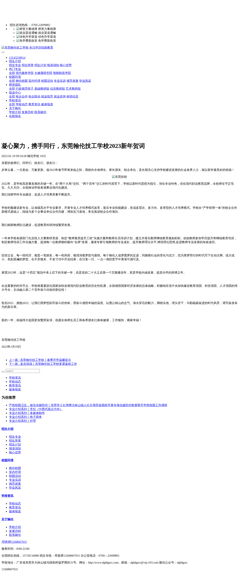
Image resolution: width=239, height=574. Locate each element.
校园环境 (15, 76)
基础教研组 (41, 88)
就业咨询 (60, 96)
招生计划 (40, 65)
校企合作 (22, 96)
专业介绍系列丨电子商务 (25, 416)
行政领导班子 (25, 88)
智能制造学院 (62, 73)
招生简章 (28, 65)
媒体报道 (47, 104)
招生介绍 (15, 61)
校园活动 (47, 80)
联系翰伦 (40, 112)
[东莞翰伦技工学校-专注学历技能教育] (119, 48)
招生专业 (15, 65)
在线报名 (15, 116)
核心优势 (66, 65)
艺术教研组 (73, 88)
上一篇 (40, 360)
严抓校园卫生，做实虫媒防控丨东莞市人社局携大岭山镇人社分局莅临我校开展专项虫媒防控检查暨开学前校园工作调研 (88, 405)
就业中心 (15, 92)
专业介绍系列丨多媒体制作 (27, 413)
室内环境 (34, 80)
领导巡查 (72, 80)
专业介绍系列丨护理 (22, 420)
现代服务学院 (25, 73)
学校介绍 (15, 112)
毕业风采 (85, 80)
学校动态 (22, 104)
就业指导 (47, 96)
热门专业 (15, 69)
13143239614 (17, 57)
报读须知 (53, 65)
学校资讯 (15, 100)
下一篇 (43, 363)
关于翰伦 (15, 108)
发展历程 (28, 112)
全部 (12, 73)
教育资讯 (34, 104)
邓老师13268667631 (14, 541)
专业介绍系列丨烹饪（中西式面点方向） (36, 409)
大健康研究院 (43, 73)
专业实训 (60, 80)
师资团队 (15, 84)
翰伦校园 (22, 80)
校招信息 (72, 96)
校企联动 (34, 96)
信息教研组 (57, 88)
